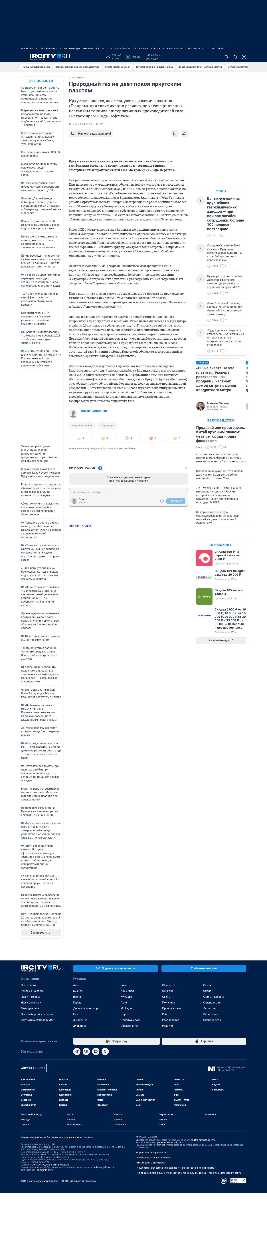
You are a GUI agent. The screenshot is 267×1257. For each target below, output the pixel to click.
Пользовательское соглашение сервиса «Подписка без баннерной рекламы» (176, 1168)
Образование (129, 1025)
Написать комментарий (94, 133)
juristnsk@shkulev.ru (104, 1167)
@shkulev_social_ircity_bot (170, 1142)
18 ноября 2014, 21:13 (80, 124)
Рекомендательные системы (150, 1162)
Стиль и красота (213, 996)
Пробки (134, 57)
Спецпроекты (212, 1020)
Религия (167, 1025)
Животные (80, 1020)
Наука (124, 1014)
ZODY (211, 48)
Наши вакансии (31, 1002)
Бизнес (77, 991)
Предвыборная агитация (37, 1014)
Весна (77, 996)
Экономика (210, 1014)
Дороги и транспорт (86, 1008)
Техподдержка (30, 1008)
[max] (95, 1051)
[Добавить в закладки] (175, 133)
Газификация (107, 425)
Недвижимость (51, 48)
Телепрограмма (125, 48)
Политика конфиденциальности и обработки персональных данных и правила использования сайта (188, 1173)
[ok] (105, 1051)
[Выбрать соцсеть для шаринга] (184, 133)
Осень (166, 996)
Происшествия (171, 1008)
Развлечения (170, 1020)
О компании (29, 985)
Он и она (167, 991)
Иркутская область (82, 425)
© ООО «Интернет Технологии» (79, 1181)
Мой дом (126, 1008)
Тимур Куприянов (93, 411)
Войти (82, 502)
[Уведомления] (235, 57)
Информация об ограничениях (152, 1152)
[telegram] (76, 1051)
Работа (166, 1014)
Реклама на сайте (32, 991)
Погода (107, 48)
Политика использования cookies (153, 1157)
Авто (76, 985)
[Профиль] (244, 57)
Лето (124, 1002)
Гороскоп (157, 48)
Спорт (207, 991)
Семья (207, 985)
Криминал (127, 991)
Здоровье (79, 1025)
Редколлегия (196, 48)
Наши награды (30, 996)
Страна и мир (212, 1002)
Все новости (29, 48)
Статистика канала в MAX (37, 1020)
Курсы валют (176, 48)
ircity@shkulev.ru (61, 1164)
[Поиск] (226, 57)
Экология (209, 1008)
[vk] (86, 1051)
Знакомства (91, 48)
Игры (220, 48)
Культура (126, 996)
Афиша (143, 48)
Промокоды (72, 48)
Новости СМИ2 (80, 526)
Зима (124, 985)
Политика (168, 1002)
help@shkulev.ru (45, 1170)
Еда (75, 1014)
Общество (168, 985)
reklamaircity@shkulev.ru (203, 1140)
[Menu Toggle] (23, 57)
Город (77, 1002)
